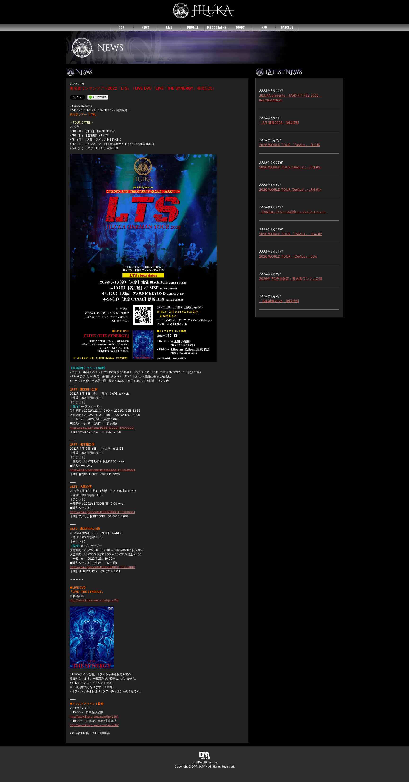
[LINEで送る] (97, 97)
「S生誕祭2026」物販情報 (279, 122)
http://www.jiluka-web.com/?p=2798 (94, 600)
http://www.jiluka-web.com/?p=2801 (94, 716)
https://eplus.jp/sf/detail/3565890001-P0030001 (102, 512)
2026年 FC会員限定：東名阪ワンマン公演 (290, 278)
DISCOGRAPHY (216, 27)
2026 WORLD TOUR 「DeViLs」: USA (288, 256)
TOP (121, 27)
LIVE (169, 27)
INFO (264, 27)
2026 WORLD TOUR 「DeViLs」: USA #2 (290, 234)
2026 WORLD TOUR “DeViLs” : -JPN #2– (290, 167)
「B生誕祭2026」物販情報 (279, 301)
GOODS (240, 27)
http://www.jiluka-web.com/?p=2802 (94, 725)
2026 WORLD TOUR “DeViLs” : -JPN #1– (290, 189)
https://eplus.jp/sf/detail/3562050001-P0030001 (102, 567)
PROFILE (192, 27)
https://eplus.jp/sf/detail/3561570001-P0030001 (102, 427)
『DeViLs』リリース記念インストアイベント (292, 212)
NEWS (145, 27)
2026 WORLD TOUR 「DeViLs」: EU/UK (289, 145)
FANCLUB (287, 27)
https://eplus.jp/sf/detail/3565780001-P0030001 (102, 470)
